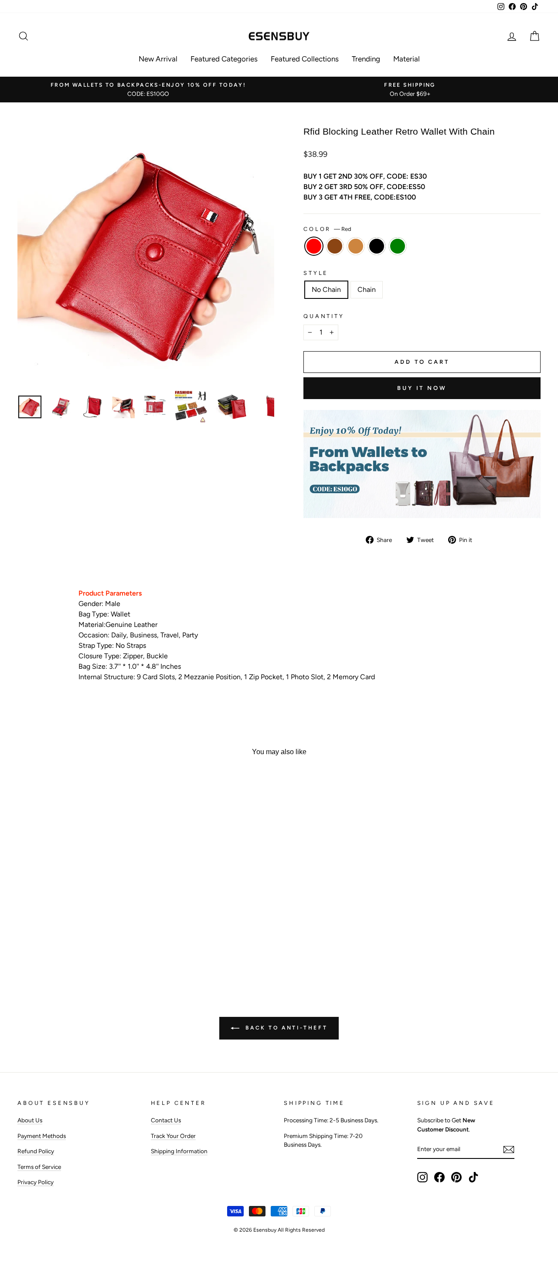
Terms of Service (39, 1166)
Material (406, 58)
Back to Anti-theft (285, 1028)
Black (376, 246)
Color (327, 229)
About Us (29, 1120)
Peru (355, 246)
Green (397, 246)
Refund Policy (35, 1151)
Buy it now (422, 388)
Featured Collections (305, 58)
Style (315, 273)
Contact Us (166, 1120)
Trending (366, 58)
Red (314, 246)
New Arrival (158, 58)
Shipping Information (179, 1151)
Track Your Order (173, 1135)
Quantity (323, 316)
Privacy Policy (35, 1182)
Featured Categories (224, 58)
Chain (366, 289)
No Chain (326, 289)
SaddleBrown (335, 246)
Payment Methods (41, 1135)
